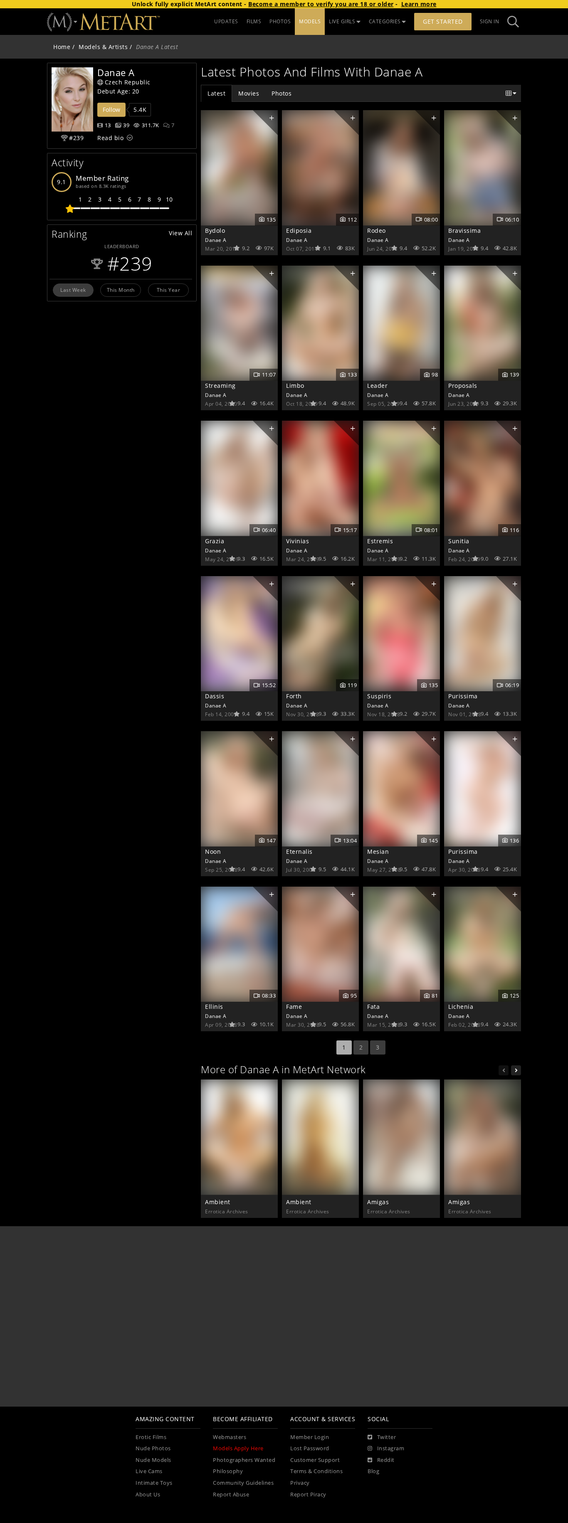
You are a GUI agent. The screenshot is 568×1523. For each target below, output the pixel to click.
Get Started (443, 21)
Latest (216, 93)
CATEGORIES (385, 21)
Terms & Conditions (316, 1471)
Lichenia (460, 1006)
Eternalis (299, 851)
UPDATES (226, 21)
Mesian (378, 851)
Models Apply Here (238, 1448)
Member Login (309, 1437)
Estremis (380, 541)
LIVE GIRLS (342, 21)
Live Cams (149, 1471)
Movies (248, 93)
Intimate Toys (154, 1482)
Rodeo (376, 230)
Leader (377, 385)
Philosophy (228, 1471)
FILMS (254, 21)
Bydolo (215, 230)
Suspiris (379, 696)
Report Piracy (308, 1494)
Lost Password (309, 1448)
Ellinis (214, 1006)
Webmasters (229, 1437)
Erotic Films (151, 1437)
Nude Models (153, 1460)
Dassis (214, 696)
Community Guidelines (243, 1482)
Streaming (220, 385)
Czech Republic (128, 82)
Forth (294, 696)
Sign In (489, 21)
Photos (281, 93)
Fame (294, 1006)
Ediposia (298, 230)
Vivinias (297, 541)
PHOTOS (280, 21)
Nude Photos (153, 1448)
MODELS (310, 21)
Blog (373, 1471)
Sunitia (458, 541)
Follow (111, 109)
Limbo (295, 385)
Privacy (300, 1482)
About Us (148, 1494)
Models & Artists (103, 47)
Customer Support (315, 1460)
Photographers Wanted (244, 1460)
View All (180, 233)
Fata (373, 1006)
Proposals (462, 385)
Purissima (463, 696)
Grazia (214, 541)
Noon (213, 851)
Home (61, 47)
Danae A (216, 240)
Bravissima (464, 230)
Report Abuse (231, 1494)
